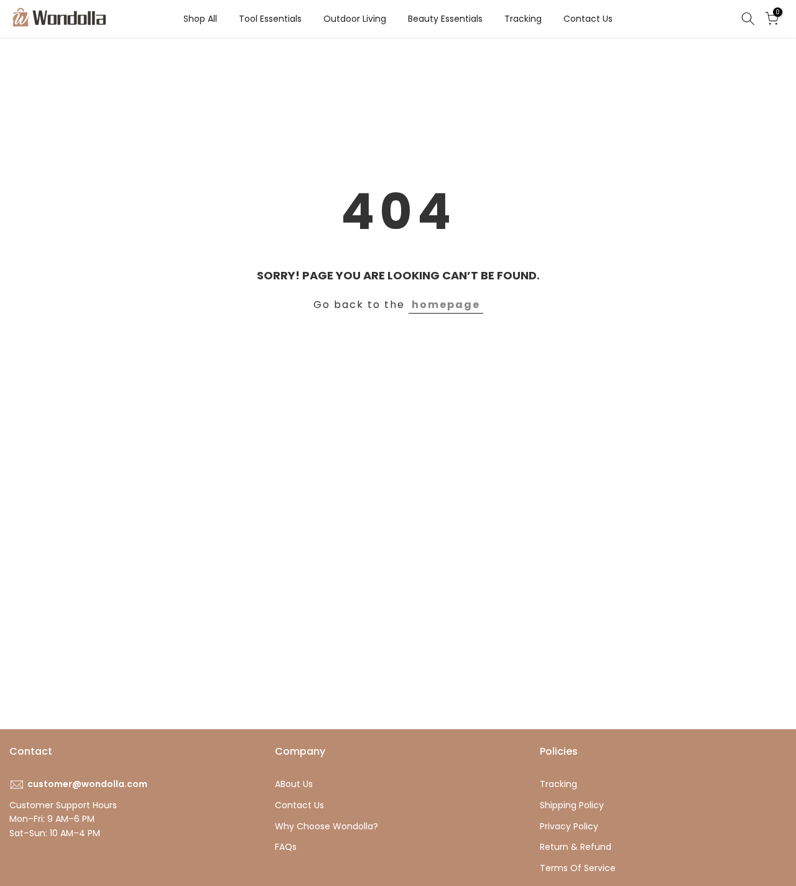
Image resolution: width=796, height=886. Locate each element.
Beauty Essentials (445, 18)
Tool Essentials (270, 18)
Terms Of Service (578, 868)
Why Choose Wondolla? (326, 826)
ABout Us (294, 784)
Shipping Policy (572, 805)
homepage (446, 304)
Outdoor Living (354, 18)
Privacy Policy (569, 826)
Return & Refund (575, 847)
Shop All (200, 18)
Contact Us (588, 18)
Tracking (523, 18)
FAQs (286, 847)
